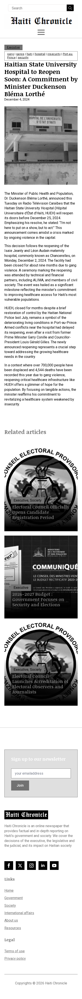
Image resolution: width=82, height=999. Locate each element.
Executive (13, 47)
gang (10, 54)
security (23, 57)
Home (9, 890)
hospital (40, 54)
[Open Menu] (41, 32)
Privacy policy (15, 958)
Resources (12, 928)
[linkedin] (42, 865)
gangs (20, 54)
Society (10, 905)
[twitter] (20, 865)
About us (11, 920)
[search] (70, 8)
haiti (30, 54)
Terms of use (14, 951)
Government (13, 898)
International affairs (19, 913)
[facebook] (8, 865)
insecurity (54, 54)
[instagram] (31, 865)
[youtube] (54, 865)
